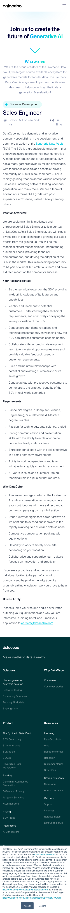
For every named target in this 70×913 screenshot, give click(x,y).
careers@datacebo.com (37, 623)
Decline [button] (42, 905)
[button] (64, 5)
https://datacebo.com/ (44, 854)
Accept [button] (27, 905)
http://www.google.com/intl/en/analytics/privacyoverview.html (32, 897)
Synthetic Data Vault (49, 144)
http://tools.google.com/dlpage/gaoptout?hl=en (25, 889)
